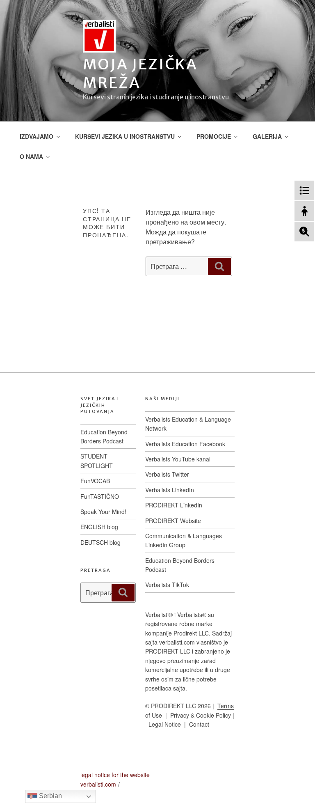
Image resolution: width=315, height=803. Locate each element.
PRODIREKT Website (173, 520)
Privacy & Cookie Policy (200, 715)
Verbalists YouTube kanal (177, 459)
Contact (199, 724)
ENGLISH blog (99, 527)
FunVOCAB (95, 481)
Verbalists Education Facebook (185, 444)
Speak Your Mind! (103, 511)
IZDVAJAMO (36, 136)
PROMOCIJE (213, 136)
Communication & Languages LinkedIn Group (183, 540)
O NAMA (31, 156)
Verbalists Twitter (167, 474)
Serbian (49, 795)
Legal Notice (164, 724)
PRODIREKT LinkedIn (173, 505)
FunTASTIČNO (99, 496)
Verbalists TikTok (167, 584)
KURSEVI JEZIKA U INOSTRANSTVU (125, 136)
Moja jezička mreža (140, 73)
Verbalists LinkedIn (169, 490)
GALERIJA (267, 136)
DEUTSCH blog (100, 542)
